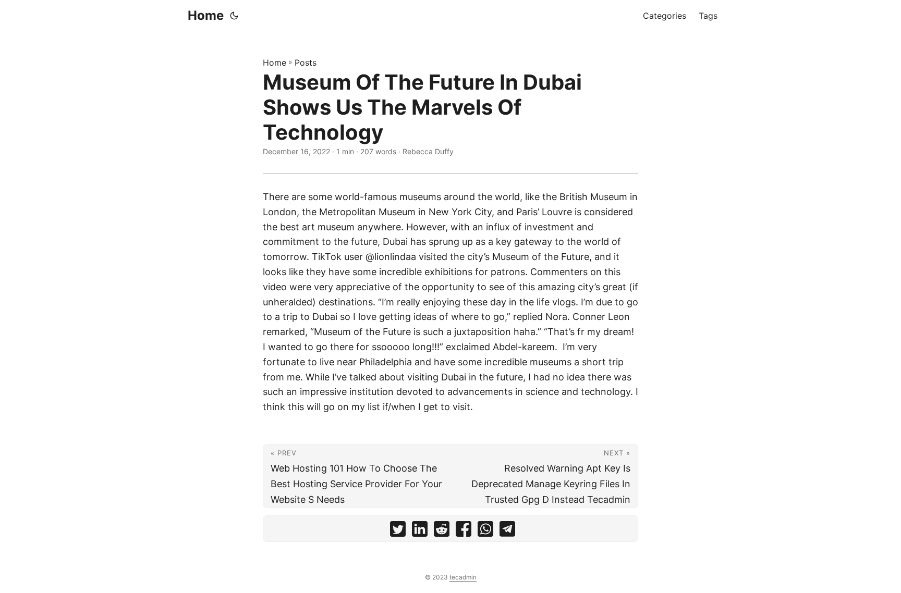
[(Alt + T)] (234, 15)
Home (206, 15)
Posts (305, 62)
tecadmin (463, 577)
